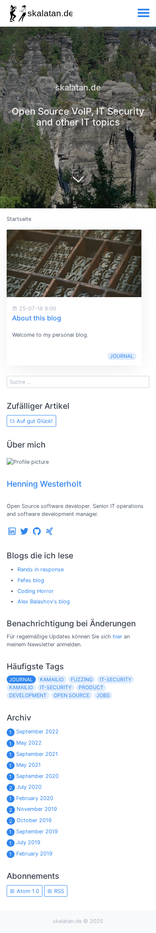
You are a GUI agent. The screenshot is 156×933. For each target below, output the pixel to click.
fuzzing (82, 679)
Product (91, 687)
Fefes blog (30, 580)
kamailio (52, 679)
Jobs (103, 695)
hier (117, 636)
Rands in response (40, 569)
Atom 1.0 (27, 891)
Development (28, 695)
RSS (58, 891)
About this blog (36, 318)
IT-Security (56, 687)
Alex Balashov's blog (43, 601)
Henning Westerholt (44, 484)
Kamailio (21, 687)
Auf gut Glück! (34, 421)
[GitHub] (37, 533)
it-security (115, 679)
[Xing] (49, 533)
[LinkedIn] (12, 533)
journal (122, 356)
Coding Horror (35, 591)
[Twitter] (24, 533)
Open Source (71, 695)
